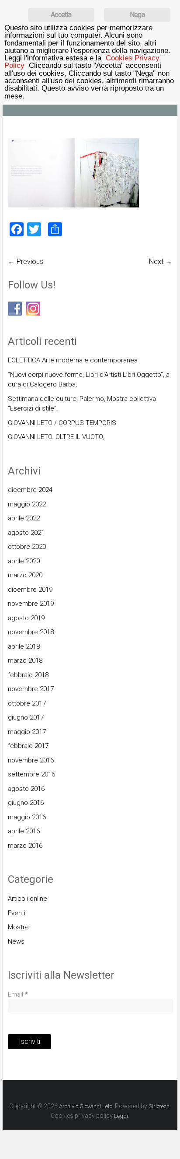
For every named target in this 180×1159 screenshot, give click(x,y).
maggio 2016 (27, 817)
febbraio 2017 (28, 746)
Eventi (16, 913)
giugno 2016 (26, 803)
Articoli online (27, 899)
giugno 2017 (26, 717)
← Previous (25, 261)
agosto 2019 (26, 618)
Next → (160, 261)
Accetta (61, 15)
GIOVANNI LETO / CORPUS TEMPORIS (62, 423)
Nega (137, 15)
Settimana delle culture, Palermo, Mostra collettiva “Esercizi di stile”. (82, 404)
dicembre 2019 (30, 590)
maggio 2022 (27, 504)
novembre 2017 (31, 689)
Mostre (18, 927)
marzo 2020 (25, 575)
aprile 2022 (24, 518)
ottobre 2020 (27, 547)
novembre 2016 (31, 760)
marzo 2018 (25, 660)
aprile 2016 (24, 831)
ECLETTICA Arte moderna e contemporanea (73, 360)
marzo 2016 (25, 846)
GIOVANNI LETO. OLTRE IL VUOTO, (56, 437)
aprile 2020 (24, 561)
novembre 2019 (31, 604)
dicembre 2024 (30, 490)
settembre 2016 (31, 774)
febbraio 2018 (28, 675)
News (16, 941)
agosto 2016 (26, 789)
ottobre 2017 (27, 703)
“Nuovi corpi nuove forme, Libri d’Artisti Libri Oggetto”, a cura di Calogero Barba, (89, 380)
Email (18, 994)
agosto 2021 (26, 533)
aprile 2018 (24, 646)
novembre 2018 (31, 632)
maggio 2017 (27, 732)
